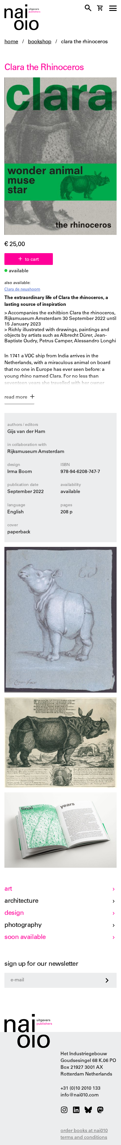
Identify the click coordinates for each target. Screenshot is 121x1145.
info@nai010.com (79, 1095)
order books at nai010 (84, 1131)
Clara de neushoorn (22, 290)
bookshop (39, 42)
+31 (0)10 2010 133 (80, 1088)
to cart (32, 259)
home (11, 42)
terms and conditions (83, 1137)
